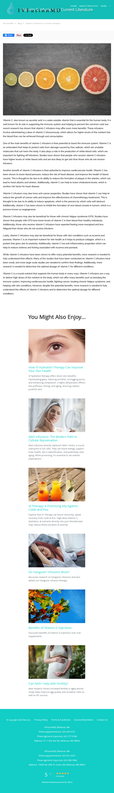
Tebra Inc (26, 720)
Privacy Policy (41, 719)
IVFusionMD (8, 23)
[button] (109, 6)
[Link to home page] (46, 8)
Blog (20, 23)
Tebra (69, 782)
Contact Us (102, 719)
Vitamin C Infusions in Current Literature (43, 23)
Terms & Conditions (61, 719)
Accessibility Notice (83, 719)
